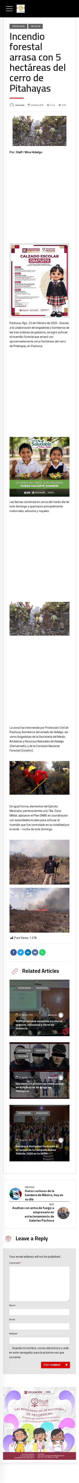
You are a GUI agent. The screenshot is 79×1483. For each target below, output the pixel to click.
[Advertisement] (39, 195)
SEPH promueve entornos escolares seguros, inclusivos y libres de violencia (39, 1024)
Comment (15, 1263)
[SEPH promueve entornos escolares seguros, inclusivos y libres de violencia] (39, 1007)
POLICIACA (23, 1056)
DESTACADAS (18, 26)
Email (12, 1319)
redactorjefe (19, 105)
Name (12, 1305)
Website (13, 1333)
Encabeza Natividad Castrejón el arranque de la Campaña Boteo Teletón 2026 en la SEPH (37, 1150)
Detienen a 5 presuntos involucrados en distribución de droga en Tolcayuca (39, 1087)
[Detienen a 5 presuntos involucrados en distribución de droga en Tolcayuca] (39, 1070)
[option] (39, 131)
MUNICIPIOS (42, 988)
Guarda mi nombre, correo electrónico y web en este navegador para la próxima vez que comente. (39, 1353)
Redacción (52, 1015)
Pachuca (35, 26)
